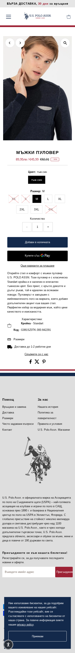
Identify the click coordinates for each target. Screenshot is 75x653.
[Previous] (10, 43)
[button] (8, 645)
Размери (19, 339)
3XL (36, 209)
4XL (51, 209)
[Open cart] (69, 17)
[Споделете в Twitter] (37, 362)
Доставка (8, 412)
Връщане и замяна (14, 406)
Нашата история (48, 406)
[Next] (20, 43)
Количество (37, 218)
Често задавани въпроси (18, 423)
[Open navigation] (11, 17)
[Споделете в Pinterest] (44, 362)
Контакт (7, 429)
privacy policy (25, 624)
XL (60, 199)
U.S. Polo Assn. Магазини (54, 429)
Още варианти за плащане (37, 265)
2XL (22, 209)
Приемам (37, 636)
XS (13, 199)
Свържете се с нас (36, 354)
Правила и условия (50, 423)
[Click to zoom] (65, 43)
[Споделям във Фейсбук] (30, 362)
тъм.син (36, 179)
